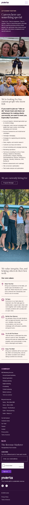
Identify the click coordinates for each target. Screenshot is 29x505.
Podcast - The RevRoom (9, 407)
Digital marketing (7, 383)
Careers (3, 426)
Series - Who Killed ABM (9, 402)
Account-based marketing (9, 375)
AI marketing (6, 386)
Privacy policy (4, 432)
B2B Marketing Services (7, 372)
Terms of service (5, 434)
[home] (5, 3)
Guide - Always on (7, 413)
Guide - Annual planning (8, 410)
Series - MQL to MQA (8, 405)
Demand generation (7, 378)
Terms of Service (5, 499)
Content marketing (7, 389)
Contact (3, 429)
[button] (26, 3)
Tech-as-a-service (7, 394)
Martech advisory (7, 392)
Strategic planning (7, 380)
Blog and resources (6, 399)
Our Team (3, 423)
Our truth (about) (5, 418)
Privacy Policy (4, 497)
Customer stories (5, 420)
